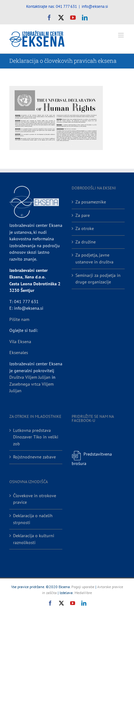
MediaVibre (83, 592)
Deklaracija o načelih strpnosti (33, 519)
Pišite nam (19, 319)
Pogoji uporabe (82, 586)
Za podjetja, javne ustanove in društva (94, 258)
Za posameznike (90, 202)
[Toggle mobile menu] (121, 35)
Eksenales (18, 352)
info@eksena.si (95, 6)
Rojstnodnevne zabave (34, 457)
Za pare (82, 215)
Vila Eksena (20, 341)
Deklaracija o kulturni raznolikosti (33, 539)
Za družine (85, 242)
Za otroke (84, 228)
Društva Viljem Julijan (29, 377)
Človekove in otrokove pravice (34, 499)
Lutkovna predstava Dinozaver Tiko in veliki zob (35, 437)
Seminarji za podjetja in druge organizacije (98, 278)
